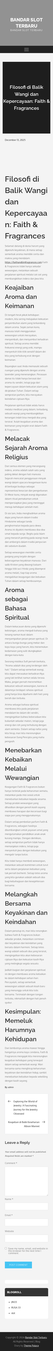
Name (9, 1199)
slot (13, 1313)
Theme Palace (31, 1345)
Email (9, 1215)
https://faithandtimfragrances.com (23, 262)
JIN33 (14, 1302)
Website (9, 1231)
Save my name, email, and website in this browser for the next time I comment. (28, 1250)
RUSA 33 (16, 1307)
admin (11, 1087)
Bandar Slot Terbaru (36, 1337)
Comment (11, 1163)
